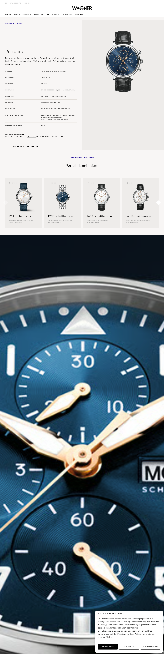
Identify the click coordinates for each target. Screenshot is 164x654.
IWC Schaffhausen (21, 216)
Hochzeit (56, 14)
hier (111, 637)
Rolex (8, 14)
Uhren (17, 14)
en (6, 3)
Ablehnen (129, 646)
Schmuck (26, 14)
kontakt (79, 14)
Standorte (15, 3)
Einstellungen (150, 646)
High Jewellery (41, 14)
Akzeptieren (108, 646)
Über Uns (67, 14)
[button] (158, 202)
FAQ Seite (31, 137)
